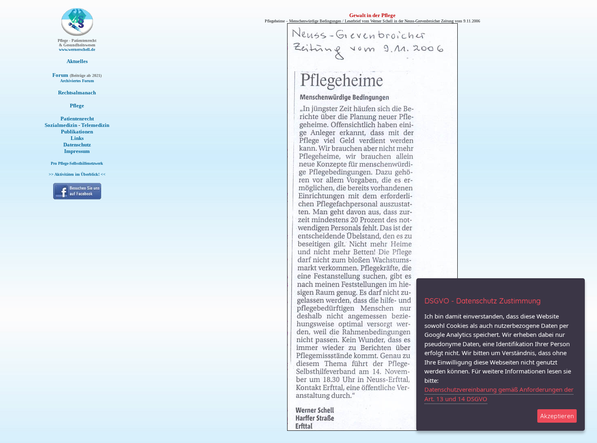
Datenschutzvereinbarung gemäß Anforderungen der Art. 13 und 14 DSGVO (498, 394)
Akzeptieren (557, 416)
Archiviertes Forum (77, 81)
